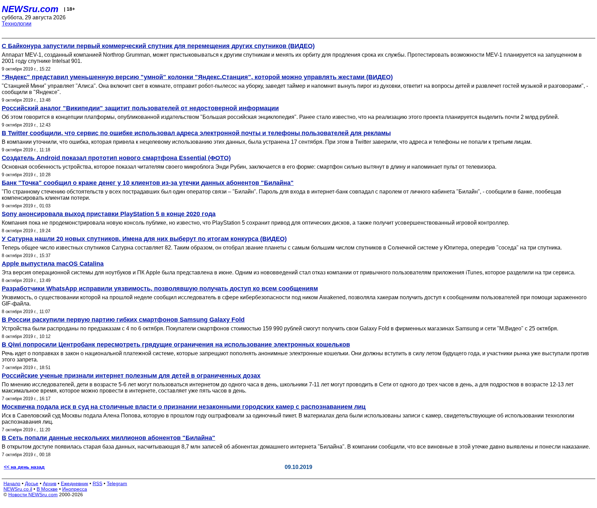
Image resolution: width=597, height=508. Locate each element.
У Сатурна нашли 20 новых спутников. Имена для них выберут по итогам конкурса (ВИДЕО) (144, 238)
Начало (11, 483)
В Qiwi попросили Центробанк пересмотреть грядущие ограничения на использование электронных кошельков (176, 344)
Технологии (16, 24)
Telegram (117, 483)
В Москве (47, 489)
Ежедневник (74, 483)
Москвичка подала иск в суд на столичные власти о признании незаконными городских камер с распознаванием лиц (184, 406)
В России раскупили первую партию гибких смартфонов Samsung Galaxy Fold (123, 319)
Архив (49, 483)
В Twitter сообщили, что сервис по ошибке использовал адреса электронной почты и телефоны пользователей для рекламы (196, 133)
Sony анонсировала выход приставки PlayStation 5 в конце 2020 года (109, 213)
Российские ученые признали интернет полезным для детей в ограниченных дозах (131, 375)
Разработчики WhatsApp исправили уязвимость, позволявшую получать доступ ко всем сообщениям (160, 288)
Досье (31, 483)
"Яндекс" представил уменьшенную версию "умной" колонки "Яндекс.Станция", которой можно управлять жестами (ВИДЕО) (197, 77)
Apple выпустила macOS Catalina (53, 263)
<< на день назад (24, 467)
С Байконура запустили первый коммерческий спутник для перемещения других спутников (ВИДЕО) (158, 46)
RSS (97, 483)
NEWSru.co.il (17, 489)
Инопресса (74, 489)
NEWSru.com (30, 9)
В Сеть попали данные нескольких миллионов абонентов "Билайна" (108, 437)
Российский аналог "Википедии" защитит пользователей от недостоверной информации (140, 108)
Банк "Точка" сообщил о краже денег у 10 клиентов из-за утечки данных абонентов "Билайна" (148, 182)
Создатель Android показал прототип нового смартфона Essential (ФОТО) (116, 157)
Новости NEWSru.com (33, 494)
